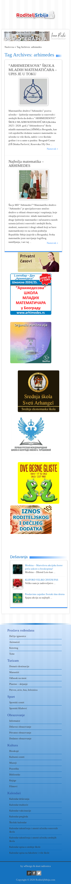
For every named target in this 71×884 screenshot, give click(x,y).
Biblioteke (14, 774)
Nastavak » (52, 148)
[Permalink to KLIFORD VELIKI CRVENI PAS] (17, 587)
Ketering (13, 647)
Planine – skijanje (18, 684)
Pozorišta (14, 768)
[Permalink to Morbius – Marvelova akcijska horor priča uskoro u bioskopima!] (17, 573)
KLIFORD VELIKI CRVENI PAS (41, 579)
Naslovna (9, 47)
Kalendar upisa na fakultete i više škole (29, 852)
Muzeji (13, 762)
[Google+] (29, 873)
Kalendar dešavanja (19, 798)
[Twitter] (39, 873)
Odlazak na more (18, 678)
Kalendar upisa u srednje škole (25, 846)
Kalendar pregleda (18, 816)
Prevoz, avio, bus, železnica (23, 689)
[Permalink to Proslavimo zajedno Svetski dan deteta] (17, 602)
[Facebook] (34, 873)
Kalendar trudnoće (18, 804)
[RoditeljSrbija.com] (35, 17)
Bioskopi (14, 751)
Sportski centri (16, 702)
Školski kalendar (18, 822)
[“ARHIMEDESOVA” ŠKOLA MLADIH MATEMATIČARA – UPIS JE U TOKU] (33, 104)
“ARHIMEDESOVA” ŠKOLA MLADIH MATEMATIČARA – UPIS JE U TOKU (33, 70)
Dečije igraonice (17, 636)
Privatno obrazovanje (20, 732)
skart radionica (43, 866)
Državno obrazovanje (20, 726)
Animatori (14, 642)
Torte (12, 653)
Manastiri (14, 672)
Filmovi (13, 786)
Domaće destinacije (19, 666)
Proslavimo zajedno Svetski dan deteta (45, 594)
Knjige (12, 780)
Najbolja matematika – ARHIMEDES (26, 163)
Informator (14, 720)
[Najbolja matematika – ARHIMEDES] (33, 198)
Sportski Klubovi (18, 708)
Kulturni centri (16, 756)
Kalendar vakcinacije (20, 810)
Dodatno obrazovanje (20, 738)
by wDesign (26, 866)
